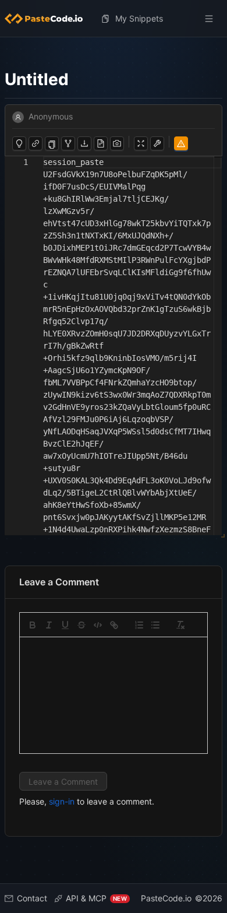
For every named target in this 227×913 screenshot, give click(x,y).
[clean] (180, 625)
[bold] (32, 625)
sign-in (62, 801)
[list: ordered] (139, 625)
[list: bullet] (155, 625)
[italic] (49, 625)
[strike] (81, 625)
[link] (114, 625)
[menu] (113, 18)
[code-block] (98, 625)
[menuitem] (48, 18)
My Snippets (139, 18)
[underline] (65, 625)
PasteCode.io (166, 898)
